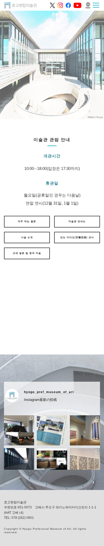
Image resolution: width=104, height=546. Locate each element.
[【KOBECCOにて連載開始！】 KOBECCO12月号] (52, 430)
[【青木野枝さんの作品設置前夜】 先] (19, 463)
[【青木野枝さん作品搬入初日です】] (19, 430)
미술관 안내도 (77, 221)
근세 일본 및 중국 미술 (27, 253)
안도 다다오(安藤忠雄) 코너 (77, 237)
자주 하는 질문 (27, 221)
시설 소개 (27, 237)
